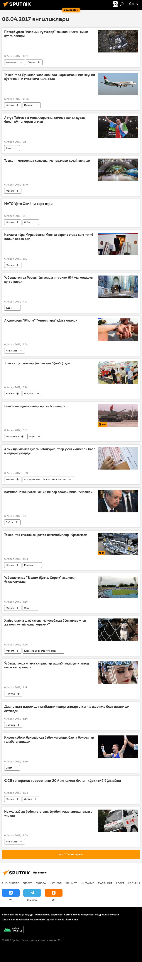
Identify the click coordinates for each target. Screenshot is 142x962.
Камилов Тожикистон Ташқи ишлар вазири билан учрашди (48, 492)
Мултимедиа (12, 436)
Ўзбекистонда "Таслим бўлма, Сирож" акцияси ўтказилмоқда (39, 580)
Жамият (10, 105)
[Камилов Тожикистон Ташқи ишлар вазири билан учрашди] (118, 501)
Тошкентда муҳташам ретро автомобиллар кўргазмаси (45, 535)
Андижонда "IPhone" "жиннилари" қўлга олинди (40, 320)
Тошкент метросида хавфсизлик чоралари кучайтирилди (47, 161)
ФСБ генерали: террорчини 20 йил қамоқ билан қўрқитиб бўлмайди (62, 780)
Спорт (9, 148)
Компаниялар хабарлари (79, 914)
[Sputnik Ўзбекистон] (18, 7)
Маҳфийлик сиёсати (107, 914)
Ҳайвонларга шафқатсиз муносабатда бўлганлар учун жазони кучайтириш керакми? (45, 622)
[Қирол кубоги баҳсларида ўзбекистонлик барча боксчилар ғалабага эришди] (118, 746)
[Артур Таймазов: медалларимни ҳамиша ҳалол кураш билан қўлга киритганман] (118, 127)
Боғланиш (8, 914)
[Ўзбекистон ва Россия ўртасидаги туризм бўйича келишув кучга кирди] (118, 287)
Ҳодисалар (11, 62)
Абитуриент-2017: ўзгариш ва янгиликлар (45, 479)
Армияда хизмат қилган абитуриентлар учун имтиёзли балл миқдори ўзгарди (49, 451)
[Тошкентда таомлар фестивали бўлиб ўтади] (118, 372)
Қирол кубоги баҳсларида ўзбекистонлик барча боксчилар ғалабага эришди (49, 739)
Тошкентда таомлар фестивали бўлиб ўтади (37, 363)
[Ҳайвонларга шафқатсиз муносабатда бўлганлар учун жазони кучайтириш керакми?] (118, 629)
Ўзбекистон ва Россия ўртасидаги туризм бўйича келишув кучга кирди (48, 280)
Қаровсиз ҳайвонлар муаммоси (40, 650)
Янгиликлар (10, 883)
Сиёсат (27, 222)
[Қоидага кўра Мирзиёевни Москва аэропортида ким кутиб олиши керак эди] (118, 244)
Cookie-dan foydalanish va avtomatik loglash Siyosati (33, 919)
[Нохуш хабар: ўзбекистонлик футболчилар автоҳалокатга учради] (118, 821)
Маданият (29, 393)
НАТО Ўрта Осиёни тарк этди (28, 203)
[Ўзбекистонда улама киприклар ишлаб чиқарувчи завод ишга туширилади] (118, 672)
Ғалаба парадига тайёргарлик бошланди (34, 406)
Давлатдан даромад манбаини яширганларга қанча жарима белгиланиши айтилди (66, 708)
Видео (32, 436)
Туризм (9, 307)
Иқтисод (28, 105)
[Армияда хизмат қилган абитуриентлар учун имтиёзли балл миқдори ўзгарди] (118, 458)
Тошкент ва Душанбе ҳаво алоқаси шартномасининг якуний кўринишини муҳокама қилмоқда (49, 77)
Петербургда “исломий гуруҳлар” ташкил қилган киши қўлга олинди (46, 34)
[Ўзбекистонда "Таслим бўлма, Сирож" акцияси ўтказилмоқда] (118, 587)
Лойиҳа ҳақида (24, 914)
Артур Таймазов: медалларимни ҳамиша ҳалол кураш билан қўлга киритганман (45, 120)
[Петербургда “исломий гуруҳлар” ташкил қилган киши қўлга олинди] (118, 41)
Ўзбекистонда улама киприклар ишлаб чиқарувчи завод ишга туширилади (46, 665)
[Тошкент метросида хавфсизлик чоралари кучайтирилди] (118, 170)
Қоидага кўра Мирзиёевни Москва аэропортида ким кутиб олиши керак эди (48, 237)
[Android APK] (13, 930)
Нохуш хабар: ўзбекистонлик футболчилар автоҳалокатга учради (48, 814)
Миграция (87, 883)
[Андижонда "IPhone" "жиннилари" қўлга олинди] (118, 329)
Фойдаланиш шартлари (48, 914)
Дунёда (31, 62)
